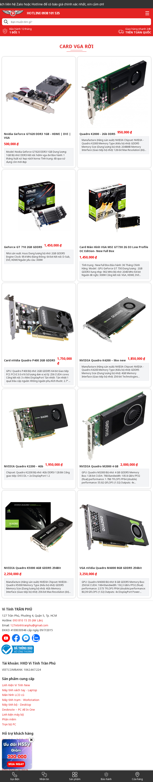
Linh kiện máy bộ (13, 714)
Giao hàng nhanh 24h (138, 29)
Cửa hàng (137, 779)
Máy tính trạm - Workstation (20, 700)
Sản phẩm (74, 779)
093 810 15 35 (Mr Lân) (28, 620)
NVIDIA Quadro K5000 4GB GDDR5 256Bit (32, 568)
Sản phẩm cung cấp (18, 678)
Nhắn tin (44, 779)
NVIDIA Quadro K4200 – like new (102, 360)
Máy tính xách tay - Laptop (19, 690)
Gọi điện (14, 779)
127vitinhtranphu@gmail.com (29, 625)
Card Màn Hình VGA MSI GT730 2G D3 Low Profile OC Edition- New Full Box (113, 249)
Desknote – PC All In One (18, 709)
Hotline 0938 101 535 (43, 13)
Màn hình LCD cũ (13, 695)
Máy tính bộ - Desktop (16, 704)
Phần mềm (9, 719)
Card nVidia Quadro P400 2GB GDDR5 (29, 360)
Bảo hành (106, 779)
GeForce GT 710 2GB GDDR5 (23, 247)
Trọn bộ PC (9, 724)
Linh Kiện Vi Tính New (16, 685)
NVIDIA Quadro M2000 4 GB (98, 466)
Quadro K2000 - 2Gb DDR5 (97, 134)
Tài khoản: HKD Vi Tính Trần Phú (29, 663)
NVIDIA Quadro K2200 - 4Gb (23, 466)
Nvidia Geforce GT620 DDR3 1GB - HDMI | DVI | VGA (37, 136)
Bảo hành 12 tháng (20, 29)
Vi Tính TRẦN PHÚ (17, 609)
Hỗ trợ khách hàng (17, 733)
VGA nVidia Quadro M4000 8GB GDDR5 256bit (110, 568)
